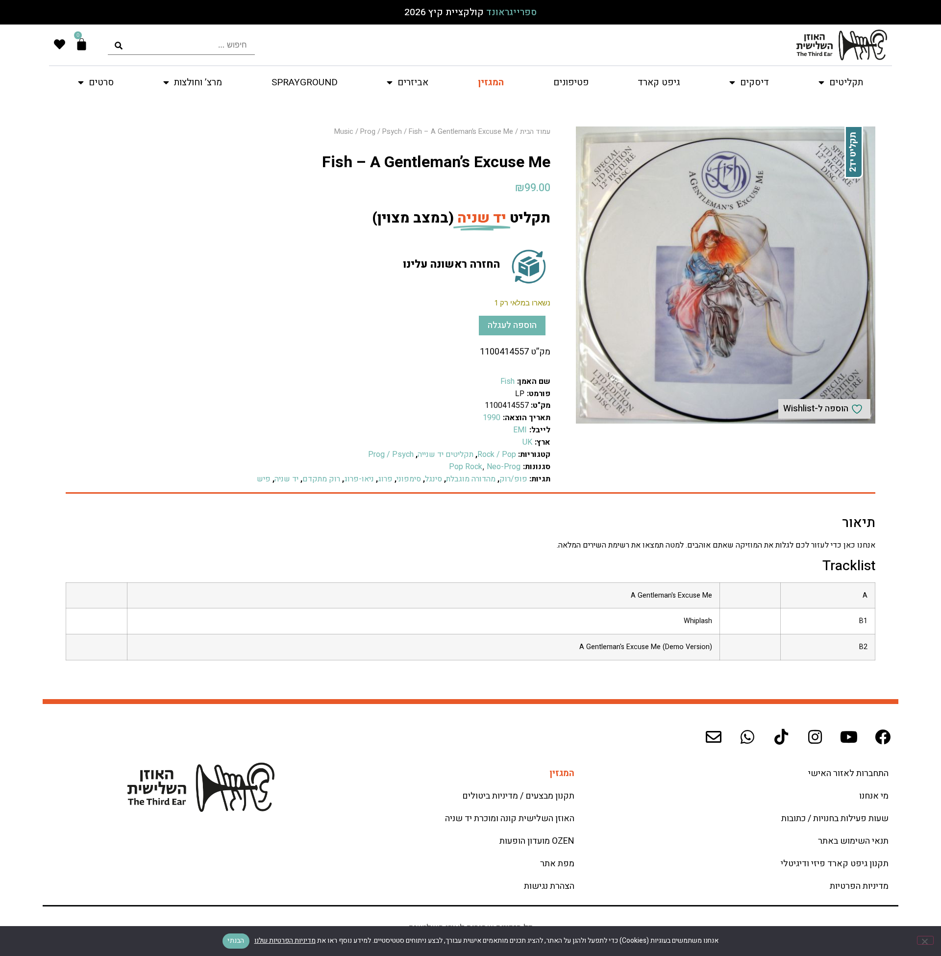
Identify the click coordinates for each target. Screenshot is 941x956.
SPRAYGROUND (305, 82)
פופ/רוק (513, 479)
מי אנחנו (874, 796)
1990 (491, 418)
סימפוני (408, 479)
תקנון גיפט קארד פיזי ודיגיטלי (835, 863)
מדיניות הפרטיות (859, 886)
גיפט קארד (659, 82)
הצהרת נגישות (549, 886)
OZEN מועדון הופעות (536, 841)
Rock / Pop (496, 454)
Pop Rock (465, 467)
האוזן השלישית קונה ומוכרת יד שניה (509, 818)
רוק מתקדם (321, 479)
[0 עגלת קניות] (81, 44)
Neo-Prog (503, 467)
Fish (507, 381)
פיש (264, 479)
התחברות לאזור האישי (848, 773)
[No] (925, 940)
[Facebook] (882, 737)
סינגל (433, 479)
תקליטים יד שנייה (445, 454)
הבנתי (235, 940)
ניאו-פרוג (359, 479)
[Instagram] (815, 737)
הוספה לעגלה (512, 325)
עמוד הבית (535, 131)
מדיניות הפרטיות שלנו (285, 940)
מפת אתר (557, 863)
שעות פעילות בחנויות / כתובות (835, 818)
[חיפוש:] (181, 45)
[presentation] (181, 45)
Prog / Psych (381, 131)
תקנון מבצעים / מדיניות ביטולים (518, 796)
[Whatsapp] (747, 737)
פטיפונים (571, 82)
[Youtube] (849, 737)
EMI (520, 430)
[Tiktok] (781, 737)
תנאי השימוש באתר (853, 841)
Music (343, 131)
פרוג (385, 479)
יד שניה (286, 479)
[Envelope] (713, 737)
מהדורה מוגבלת (470, 479)
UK (527, 442)
